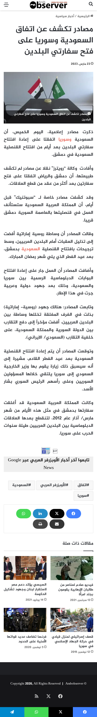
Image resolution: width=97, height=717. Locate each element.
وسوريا (64, 139)
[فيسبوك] (73, 513)
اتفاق (82, 485)
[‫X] (56, 513)
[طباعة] (40, 524)
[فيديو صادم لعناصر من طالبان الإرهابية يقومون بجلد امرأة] (71, 568)
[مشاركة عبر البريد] (56, 524)
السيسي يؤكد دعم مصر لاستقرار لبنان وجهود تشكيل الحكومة (25, 589)
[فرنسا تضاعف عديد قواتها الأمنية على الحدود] (25, 620)
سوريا (82, 496)
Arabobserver (74, 683)
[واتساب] (23, 513)
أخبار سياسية (64, 16)
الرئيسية (83, 16)
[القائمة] (6, 7)
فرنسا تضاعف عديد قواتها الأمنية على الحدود (27, 639)
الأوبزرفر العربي (53, 485)
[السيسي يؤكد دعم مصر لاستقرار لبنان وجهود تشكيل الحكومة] (25, 568)
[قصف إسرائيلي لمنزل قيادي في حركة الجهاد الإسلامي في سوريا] (71, 620)
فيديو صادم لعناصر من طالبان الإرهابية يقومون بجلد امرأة (75, 589)
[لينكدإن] (40, 513)
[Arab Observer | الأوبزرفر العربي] (48, 5)
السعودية (30, 249)
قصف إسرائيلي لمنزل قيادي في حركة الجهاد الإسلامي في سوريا (72, 641)
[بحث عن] (90, 7)
